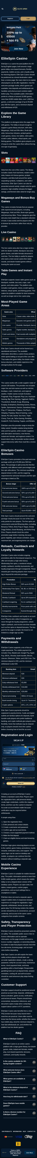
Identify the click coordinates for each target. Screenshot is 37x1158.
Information (17, 1131)
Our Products (7, 1131)
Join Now (18, 49)
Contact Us (31, 1131)
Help (24, 1131)
